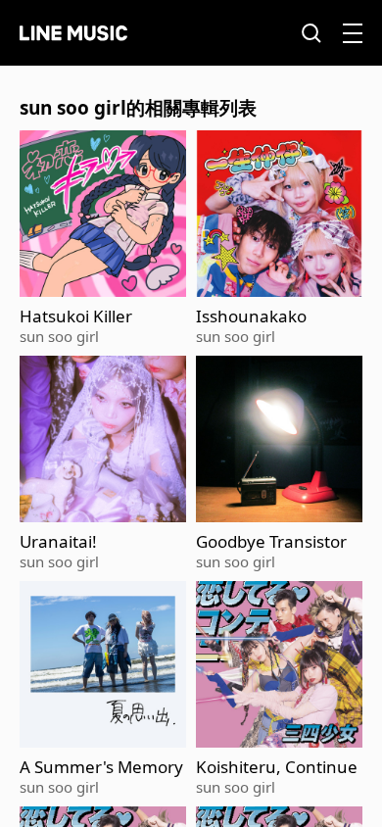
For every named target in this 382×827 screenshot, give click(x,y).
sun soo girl (59, 336)
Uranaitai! (58, 542)
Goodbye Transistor (271, 542)
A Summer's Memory (101, 767)
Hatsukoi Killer (76, 316)
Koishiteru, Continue (277, 767)
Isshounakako (251, 316)
